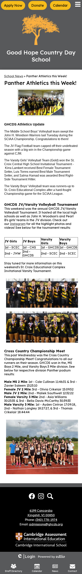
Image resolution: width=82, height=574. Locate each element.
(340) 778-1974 (46, 520)
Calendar (37, 571)
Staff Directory (13, 571)
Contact (72, 571)
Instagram (18, 224)
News (55, 571)
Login (26, 556)
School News (13, 76)
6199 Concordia (41, 510)
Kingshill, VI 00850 (41, 515)
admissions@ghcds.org (46, 524)
